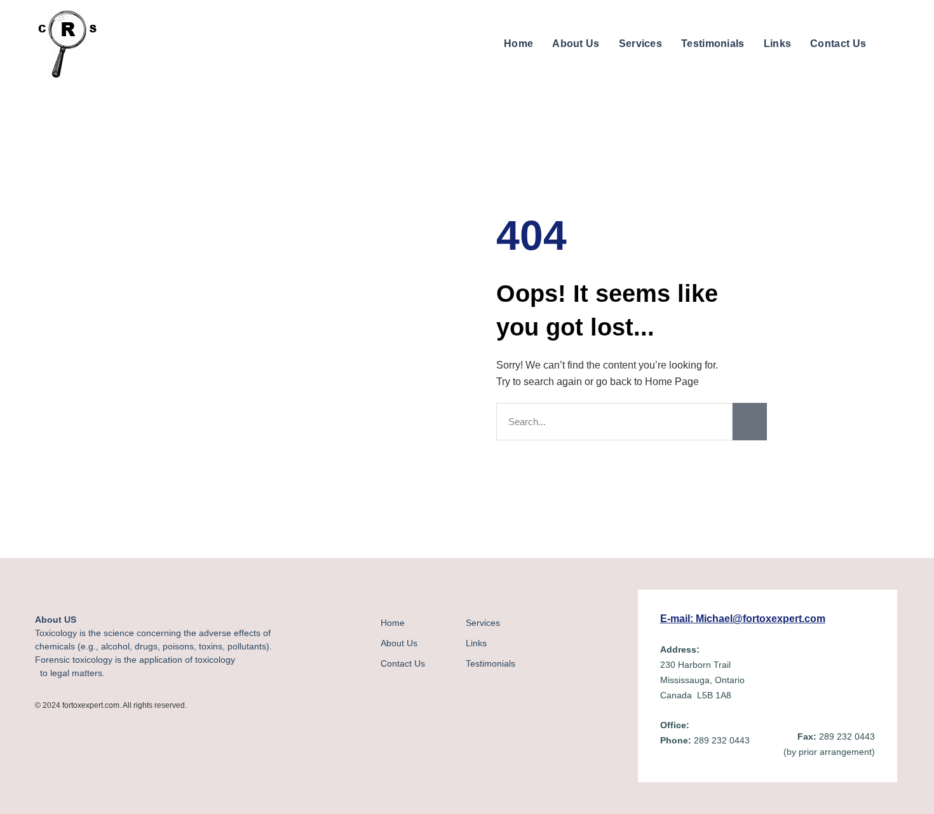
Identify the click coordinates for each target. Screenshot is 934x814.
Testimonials (713, 43)
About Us (575, 43)
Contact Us (838, 43)
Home (518, 43)
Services (640, 43)
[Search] (750, 421)
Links (778, 43)
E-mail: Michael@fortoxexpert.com (742, 618)
